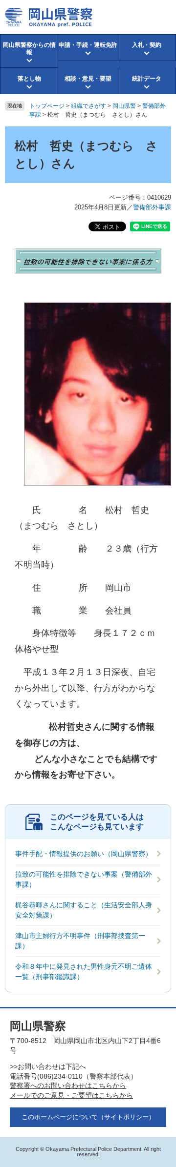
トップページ (47, 105)
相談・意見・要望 (88, 78)
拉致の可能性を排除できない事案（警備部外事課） (83, 879)
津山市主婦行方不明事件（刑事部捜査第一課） (80, 941)
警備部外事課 (152, 207)
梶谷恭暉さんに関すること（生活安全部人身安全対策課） (83, 910)
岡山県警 (124, 105)
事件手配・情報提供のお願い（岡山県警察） (83, 854)
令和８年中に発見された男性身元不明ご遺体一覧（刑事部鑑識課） (83, 971)
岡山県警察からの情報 (29, 48)
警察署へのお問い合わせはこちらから (68, 1085)
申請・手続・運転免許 (88, 44)
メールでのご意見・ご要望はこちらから (71, 1095)
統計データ (146, 78)
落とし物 (29, 78)
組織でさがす (88, 105)
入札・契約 (146, 44)
